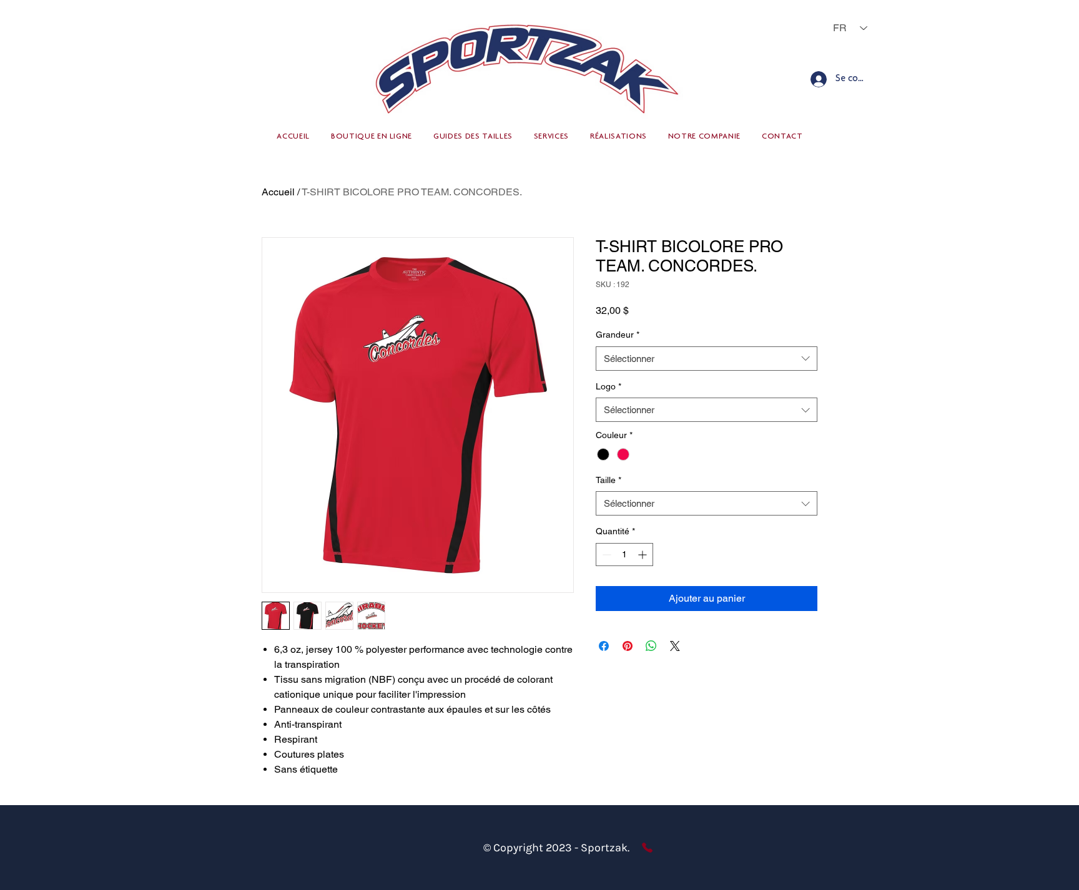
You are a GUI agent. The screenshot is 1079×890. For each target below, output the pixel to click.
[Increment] (643, 554)
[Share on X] (675, 645)
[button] (371, 137)
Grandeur (617, 335)
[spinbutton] (624, 554)
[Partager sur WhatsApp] (651, 645)
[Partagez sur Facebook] (603, 645)
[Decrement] (605, 554)
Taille (608, 480)
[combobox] (706, 358)
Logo (608, 386)
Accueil (278, 192)
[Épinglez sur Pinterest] (627, 645)
